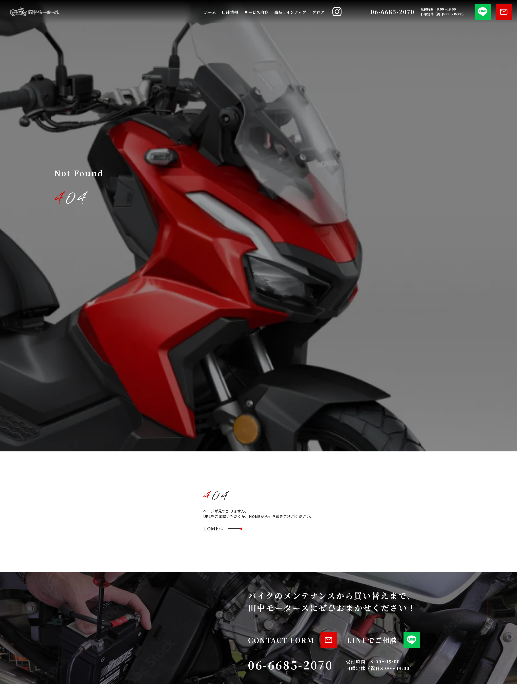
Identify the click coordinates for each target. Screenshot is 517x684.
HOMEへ (213, 528)
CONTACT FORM (281, 640)
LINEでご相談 (372, 640)
